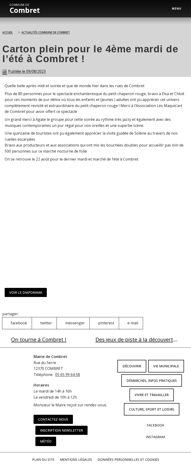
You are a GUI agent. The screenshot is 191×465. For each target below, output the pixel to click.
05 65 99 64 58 (67, 374)
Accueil (7, 32)
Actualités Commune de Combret (45, 32)
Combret (25, 8)
